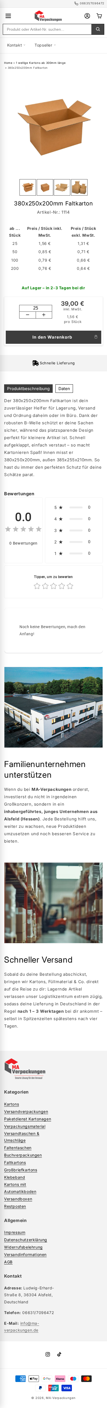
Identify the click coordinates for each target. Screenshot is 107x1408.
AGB (8, 1262)
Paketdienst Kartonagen (27, 1119)
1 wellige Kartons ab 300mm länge (41, 62)
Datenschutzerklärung (25, 1239)
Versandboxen (18, 1199)
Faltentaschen (18, 1147)
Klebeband (14, 1177)
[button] (74, 507)
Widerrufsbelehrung (23, 1247)
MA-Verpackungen (61, 1398)
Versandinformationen (25, 1254)
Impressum (14, 1232)
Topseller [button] (43, 45)
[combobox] (47, 29)
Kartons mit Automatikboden (20, 1188)
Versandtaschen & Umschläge (22, 1137)
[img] (23, 530)
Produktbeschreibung (28, 388)
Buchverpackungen (23, 1155)
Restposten (15, 1206)
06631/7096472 (92, 3)
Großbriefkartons (20, 1169)
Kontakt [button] (14, 45)
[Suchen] (97, 29)
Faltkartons (15, 1162)
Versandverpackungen (26, 1111)
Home (8, 62)
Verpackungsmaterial (24, 1126)
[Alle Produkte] (8, 15)
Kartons (11, 1104)
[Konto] (87, 16)
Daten (64, 388)
